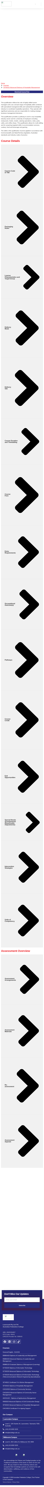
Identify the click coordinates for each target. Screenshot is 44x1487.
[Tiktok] (19, 1342)
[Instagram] (14, 1342)
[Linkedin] (9, 1342)
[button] (35, 4)
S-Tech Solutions (8, 1479)
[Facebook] (5, 1342)
